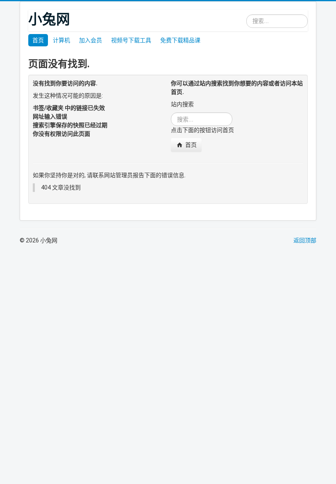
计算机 (61, 40)
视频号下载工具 (131, 40)
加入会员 (90, 40)
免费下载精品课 (180, 40)
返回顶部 (304, 240)
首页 (38, 40)
